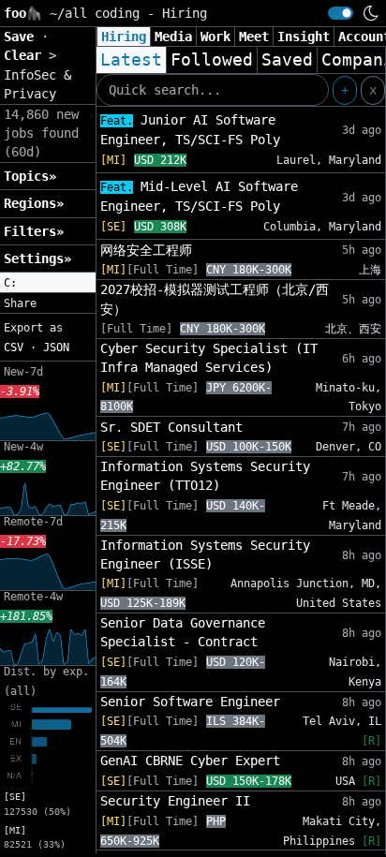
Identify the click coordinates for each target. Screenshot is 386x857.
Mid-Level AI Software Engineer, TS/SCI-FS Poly (199, 196)
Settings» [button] (37, 258)
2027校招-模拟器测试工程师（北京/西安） (214, 299)
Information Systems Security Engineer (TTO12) (205, 476)
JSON (56, 347)
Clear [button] (26, 55)
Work (215, 36)
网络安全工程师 (146, 250)
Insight (303, 36)
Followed (212, 60)
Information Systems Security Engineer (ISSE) (205, 554)
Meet (254, 36)
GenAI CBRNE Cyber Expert (190, 760)
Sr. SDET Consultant (171, 427)
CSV (13, 347)
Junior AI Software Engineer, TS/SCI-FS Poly (190, 129)
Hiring (123, 36)
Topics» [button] (30, 176)
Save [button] (22, 36)
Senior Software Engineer (190, 701)
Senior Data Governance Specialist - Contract (182, 632)
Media (173, 36)
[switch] (340, 13)
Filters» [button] (34, 231)
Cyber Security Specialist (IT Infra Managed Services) (209, 358)
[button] (48, 283)
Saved (287, 60)
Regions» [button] (34, 203)
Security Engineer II (175, 800)
